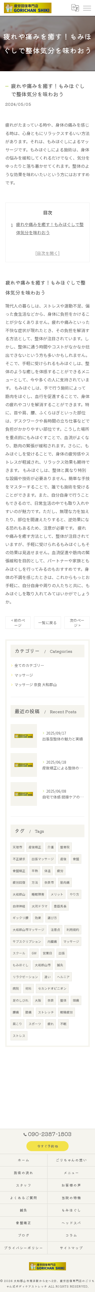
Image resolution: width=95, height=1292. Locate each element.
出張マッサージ (43, 859)
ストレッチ (46, 1012)
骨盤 (76, 859)
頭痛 (76, 1000)
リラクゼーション (25, 977)
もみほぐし (20, 965)
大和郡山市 (43, 965)
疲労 (60, 871)
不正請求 (19, 859)
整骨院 (65, 847)
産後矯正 (34, 847)
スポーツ (34, 1024)
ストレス (19, 1035)
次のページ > (77, 623)
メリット (57, 894)
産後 (63, 859)
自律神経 (19, 906)
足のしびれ (20, 1000)
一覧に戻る (47, 622)
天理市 (17, 847)
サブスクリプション (27, 941)
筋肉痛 (65, 882)
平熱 (35, 871)
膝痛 (28, 1012)
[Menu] (87, 7)
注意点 (55, 929)
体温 (47, 871)
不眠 (63, 1024)
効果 (38, 918)
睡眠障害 (38, 894)
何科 (28, 988)
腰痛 (16, 1012)
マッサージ (24, 675)
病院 (16, 988)
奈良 (51, 1000)
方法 (35, 882)
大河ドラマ (40, 906)
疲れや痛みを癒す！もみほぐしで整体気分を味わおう (50, 228)
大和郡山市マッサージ (28, 929)
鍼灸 (60, 965)
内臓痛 (52, 941)
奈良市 (49, 882)
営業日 (47, 953)
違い (47, 977)
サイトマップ (71, 1247)
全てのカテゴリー (29, 665)
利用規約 (72, 929)
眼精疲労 (66, 1012)
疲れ (51, 1024)
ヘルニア (63, 977)
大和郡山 (19, 894)
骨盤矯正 (19, 871)
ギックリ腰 (20, 918)
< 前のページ (18, 623)
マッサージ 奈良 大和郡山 (36, 684)
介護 (51, 847)
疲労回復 (19, 882)
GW (34, 953)
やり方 (74, 894)
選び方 (52, 918)
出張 (62, 953)
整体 (63, 1000)
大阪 (38, 1000)
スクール (19, 953)
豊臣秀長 (60, 906)
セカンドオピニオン (52, 988)
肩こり (17, 1024)
